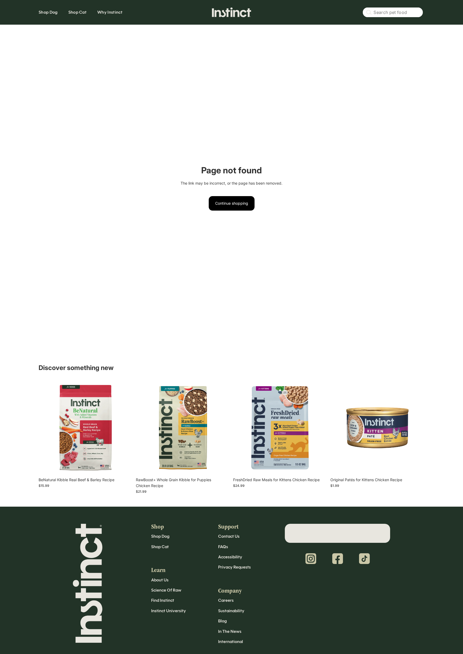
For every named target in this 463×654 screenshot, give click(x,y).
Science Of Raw (166, 590)
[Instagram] (310, 558)
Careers (226, 600)
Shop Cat (160, 546)
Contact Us (229, 536)
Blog (222, 620)
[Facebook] (337, 558)
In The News (229, 631)
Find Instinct (162, 600)
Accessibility (230, 556)
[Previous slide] (47, 427)
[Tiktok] (364, 558)
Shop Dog (160, 536)
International (230, 641)
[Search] (393, 12)
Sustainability (231, 610)
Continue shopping (231, 203)
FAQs (223, 546)
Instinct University (168, 610)
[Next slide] (125, 427)
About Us (160, 579)
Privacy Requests (234, 567)
